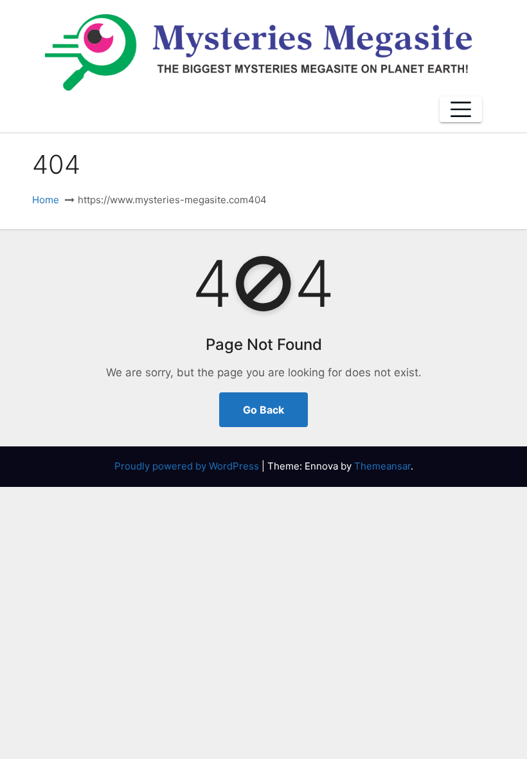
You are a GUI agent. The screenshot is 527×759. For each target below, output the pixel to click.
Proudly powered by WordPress (188, 466)
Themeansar (382, 466)
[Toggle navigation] (461, 109)
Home (45, 200)
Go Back (263, 409)
